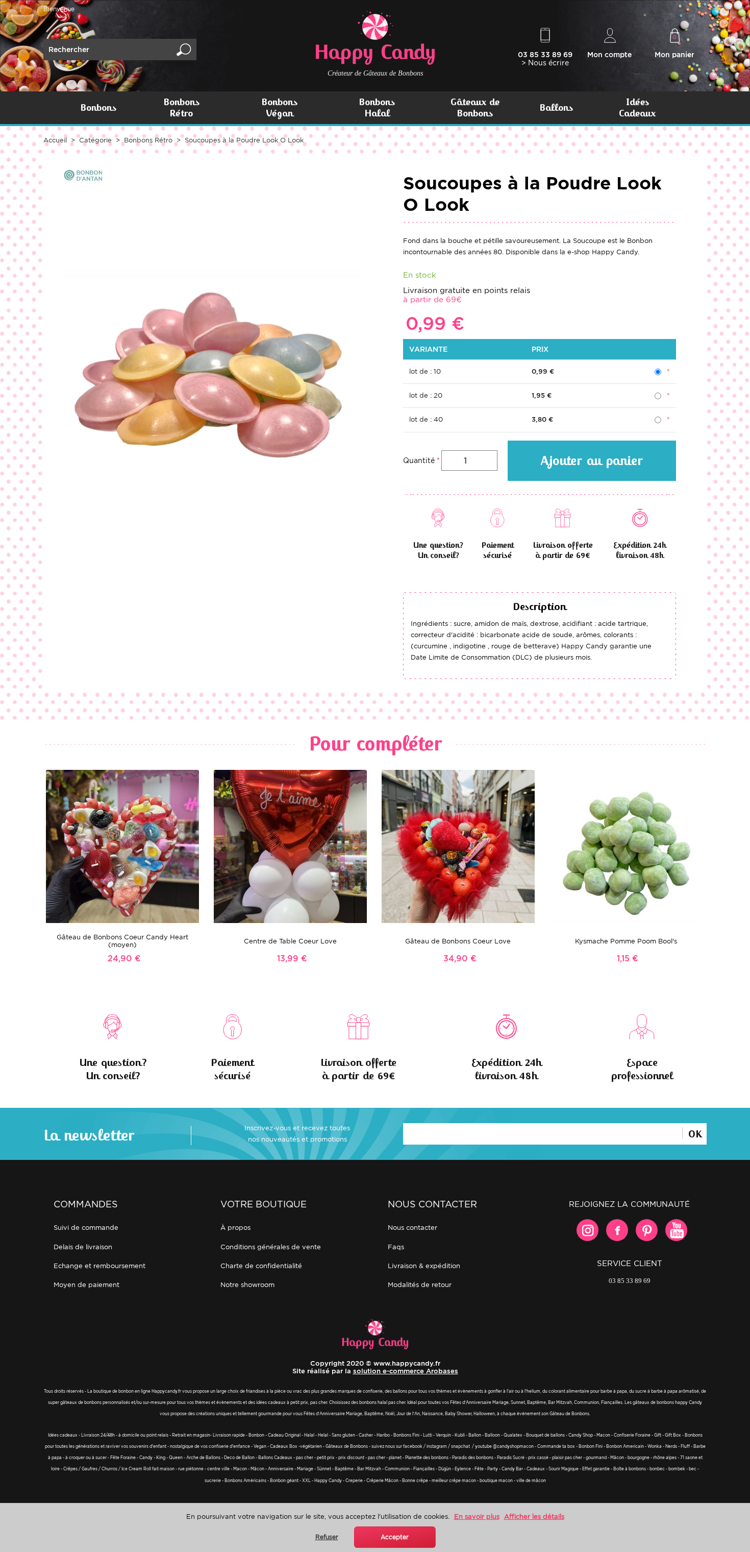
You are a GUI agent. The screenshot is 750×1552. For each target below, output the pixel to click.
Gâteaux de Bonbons (475, 107)
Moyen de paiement (86, 1285)
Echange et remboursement (99, 1266)
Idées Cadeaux (637, 107)
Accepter (395, 1537)
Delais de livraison (83, 1247)
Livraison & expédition (424, 1266)
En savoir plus (476, 1516)
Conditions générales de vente (270, 1247)
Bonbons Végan (279, 107)
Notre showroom (247, 1285)
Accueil (55, 140)
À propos (235, 1227)
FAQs (396, 1247)
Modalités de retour (420, 1285)
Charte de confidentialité (261, 1266)
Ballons (556, 108)
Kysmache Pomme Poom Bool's (626, 941)
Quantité (419, 460)
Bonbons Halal (377, 107)
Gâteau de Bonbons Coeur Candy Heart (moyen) (122, 941)
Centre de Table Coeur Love (290, 941)
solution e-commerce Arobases (405, 1371)
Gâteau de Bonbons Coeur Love (458, 941)
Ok (695, 1132)
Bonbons (98, 108)
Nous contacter (412, 1227)
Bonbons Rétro (181, 107)
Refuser (326, 1537)
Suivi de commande (86, 1227)
